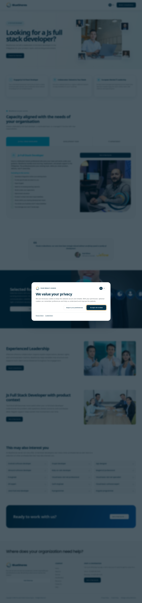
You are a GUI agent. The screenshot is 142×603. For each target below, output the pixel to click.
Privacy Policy (40, 315)
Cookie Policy (49, 315)
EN (101, 288)
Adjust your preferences (74, 308)
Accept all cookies (96, 308)
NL (104, 288)
